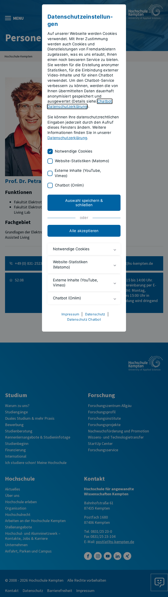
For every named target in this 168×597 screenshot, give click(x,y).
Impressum (70, 314)
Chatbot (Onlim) (69, 185)
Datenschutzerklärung (67, 138)
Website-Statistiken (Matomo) (82, 161)
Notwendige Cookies (74, 151)
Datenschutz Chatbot (84, 319)
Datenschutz (95, 314)
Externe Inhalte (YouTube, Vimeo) (78, 173)
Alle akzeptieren (83, 231)
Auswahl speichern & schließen (84, 202)
